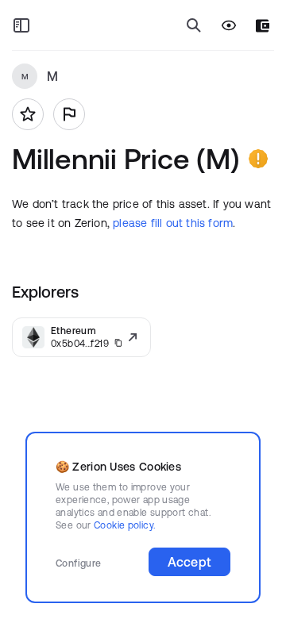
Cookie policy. (124, 525)
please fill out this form (173, 223)
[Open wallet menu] (262, 25)
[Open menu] (21, 25)
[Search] (194, 25)
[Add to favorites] (28, 114)
